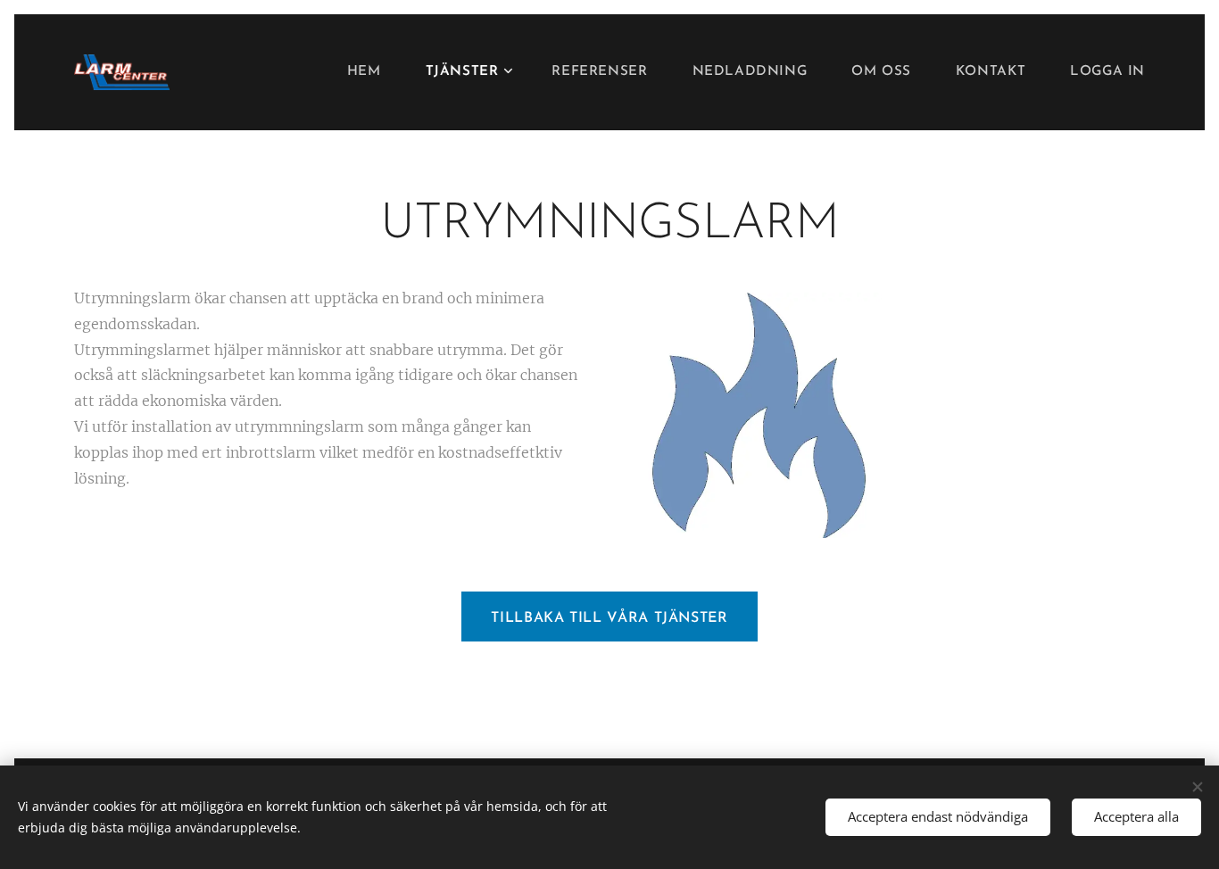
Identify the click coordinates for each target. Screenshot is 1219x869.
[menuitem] (373, 72)
